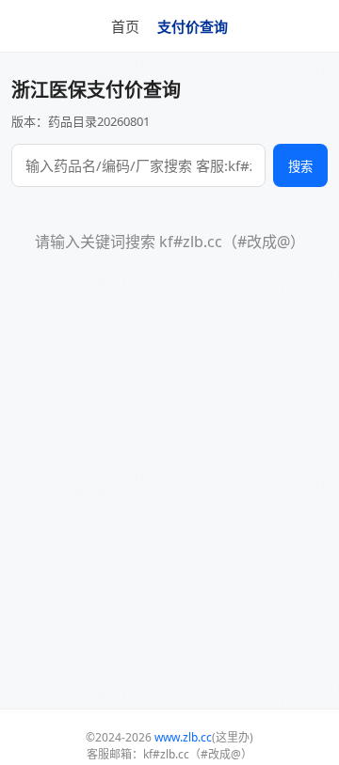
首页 (125, 26)
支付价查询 (192, 26)
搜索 (300, 166)
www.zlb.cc (183, 737)
